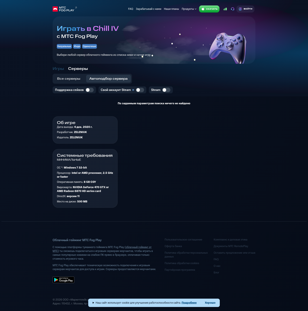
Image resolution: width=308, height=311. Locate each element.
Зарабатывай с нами (148, 9)
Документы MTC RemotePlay (231, 246)
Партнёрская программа (180, 270)
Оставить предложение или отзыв (234, 253)
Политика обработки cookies (182, 263)
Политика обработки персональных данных (186, 255)
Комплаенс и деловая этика (230, 240)
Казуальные (64, 46)
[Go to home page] (90, 9)
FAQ (130, 9)
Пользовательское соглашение (183, 240)
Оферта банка (173, 246)
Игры (58, 68)
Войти (248, 9)
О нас (217, 266)
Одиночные (89, 46)
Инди (77, 46)
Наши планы (171, 9)
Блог (216, 273)
